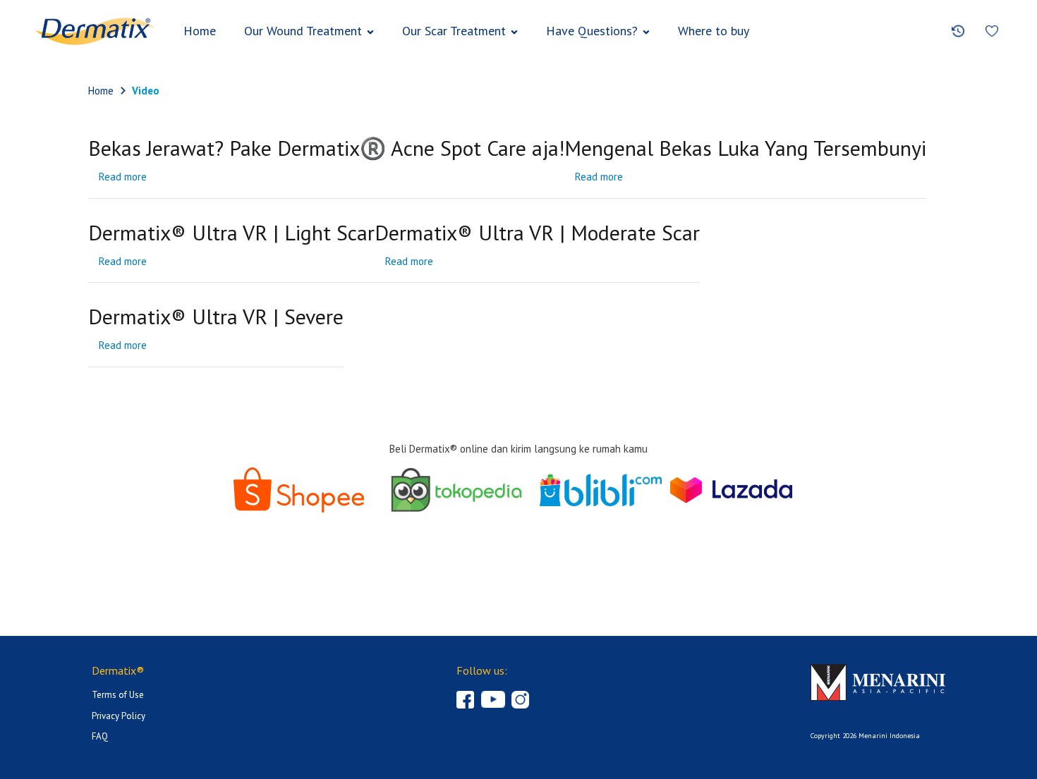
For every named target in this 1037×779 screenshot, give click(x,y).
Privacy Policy (118, 716)
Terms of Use (118, 695)
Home (199, 31)
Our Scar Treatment (454, 31)
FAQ (100, 736)
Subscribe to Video (93, 383)
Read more (123, 176)
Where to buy (713, 31)
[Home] (95, 31)
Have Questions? (592, 31)
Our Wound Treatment (303, 31)
